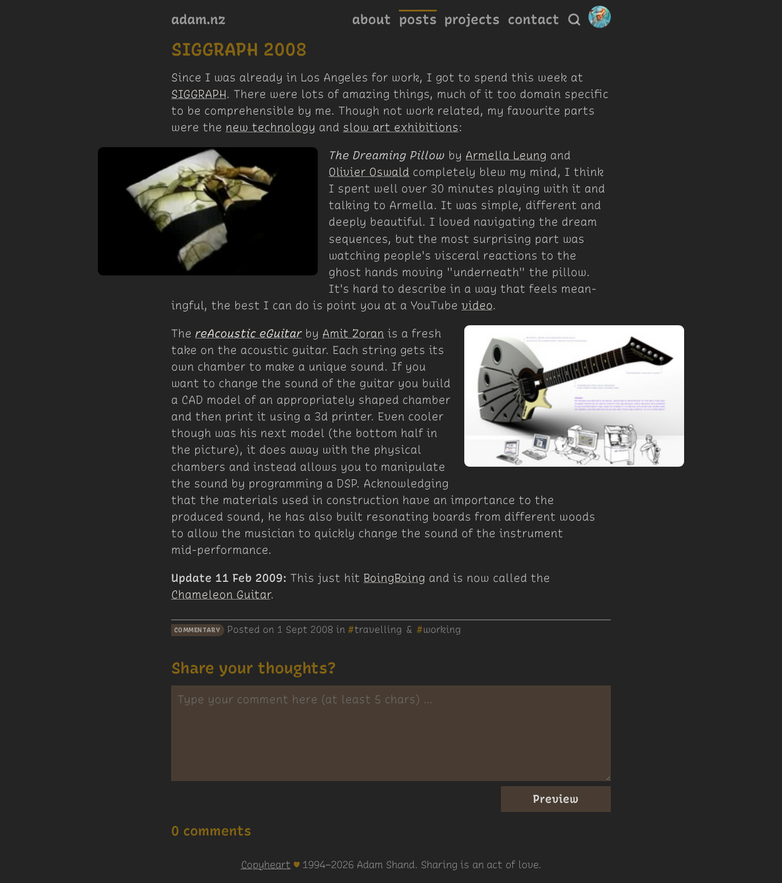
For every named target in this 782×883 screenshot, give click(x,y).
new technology (270, 127)
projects (472, 19)
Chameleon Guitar (220, 594)
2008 (321, 629)
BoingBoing (394, 578)
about (371, 19)
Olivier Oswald (369, 172)
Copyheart (266, 864)
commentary (197, 630)
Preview (556, 799)
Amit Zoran (353, 333)
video (476, 305)
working (442, 629)
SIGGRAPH (198, 94)
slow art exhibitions (401, 127)
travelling (378, 629)
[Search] (574, 19)
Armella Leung (506, 155)
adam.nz (198, 19)
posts (418, 19)
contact (533, 19)
